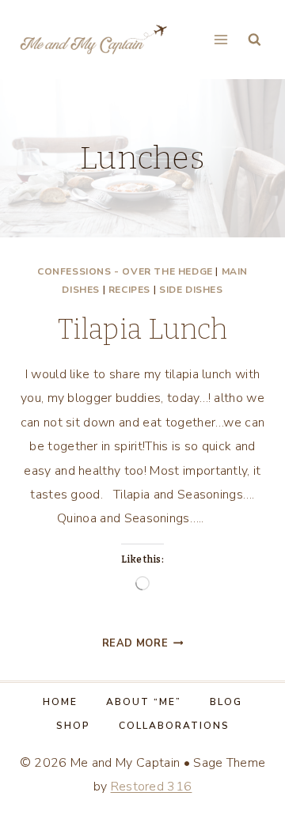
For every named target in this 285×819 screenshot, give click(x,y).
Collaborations (174, 725)
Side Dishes (191, 289)
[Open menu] (220, 39)
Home (60, 702)
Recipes (129, 289)
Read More (143, 643)
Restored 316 (151, 786)
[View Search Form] (254, 39)
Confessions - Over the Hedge (125, 271)
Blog (226, 702)
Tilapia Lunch (142, 329)
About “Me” (143, 702)
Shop (73, 725)
